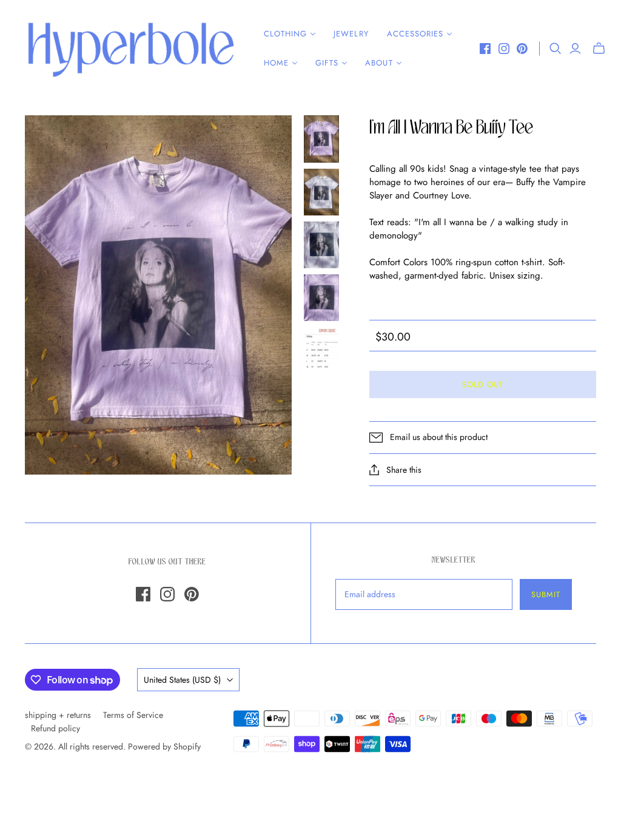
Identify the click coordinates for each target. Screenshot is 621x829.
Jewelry (351, 33)
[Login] (575, 48)
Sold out (482, 384)
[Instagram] (503, 48)
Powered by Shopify (164, 746)
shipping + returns (58, 715)
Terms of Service (133, 715)
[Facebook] (485, 48)
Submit (545, 594)
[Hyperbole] (130, 48)
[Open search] (555, 48)
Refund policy (55, 728)
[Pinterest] (522, 48)
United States (182, 680)
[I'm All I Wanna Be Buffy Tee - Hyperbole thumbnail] (321, 139)
